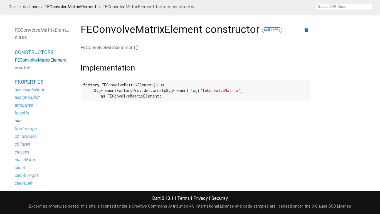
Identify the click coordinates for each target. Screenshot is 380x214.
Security (219, 198)
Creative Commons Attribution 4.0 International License (183, 206)
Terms (183, 198)
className (25, 159)
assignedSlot (27, 97)
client (20, 167)
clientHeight (26, 175)
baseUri (22, 113)
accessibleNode (30, 89)
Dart (12, 6)
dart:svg (31, 6)
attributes (24, 105)
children (22, 144)
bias (19, 120)
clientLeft (24, 183)
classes (22, 152)
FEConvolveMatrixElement (71, 6)
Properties (29, 82)
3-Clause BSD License (331, 206)
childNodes (26, 136)
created (22, 67)
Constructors (34, 52)
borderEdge (26, 128)
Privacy (200, 198)
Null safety (272, 30)
